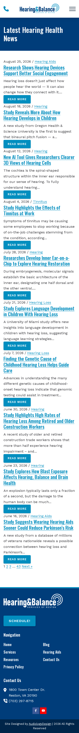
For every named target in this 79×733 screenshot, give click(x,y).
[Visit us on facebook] (35, 710)
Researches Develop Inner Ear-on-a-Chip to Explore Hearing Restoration (37, 260)
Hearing (40, 106)
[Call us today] (6, 8)
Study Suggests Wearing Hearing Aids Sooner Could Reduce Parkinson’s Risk (38, 524)
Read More (17, 99)
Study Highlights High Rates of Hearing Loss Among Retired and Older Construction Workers (39, 420)
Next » (27, 566)
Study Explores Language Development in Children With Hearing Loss (39, 311)
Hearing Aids (45, 61)
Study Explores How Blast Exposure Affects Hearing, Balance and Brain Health (36, 477)
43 (18, 566)
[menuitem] (20, 645)
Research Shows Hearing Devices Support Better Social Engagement (36, 70)
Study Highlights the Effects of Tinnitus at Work (32, 210)
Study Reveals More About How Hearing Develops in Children (32, 115)
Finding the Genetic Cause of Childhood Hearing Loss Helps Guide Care (36, 364)
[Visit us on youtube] (43, 710)
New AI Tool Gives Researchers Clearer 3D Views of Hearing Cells (39, 159)
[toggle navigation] (72, 9)
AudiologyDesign (40, 723)
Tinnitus (40, 201)
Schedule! (19, 621)
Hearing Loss (40, 302)
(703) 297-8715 (21, 701)
